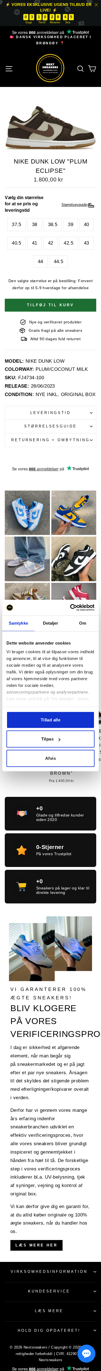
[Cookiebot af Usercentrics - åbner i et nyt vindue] (71, 607)
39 (70, 224)
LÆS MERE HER (36, 1245)
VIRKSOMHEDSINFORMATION (49, 1271)
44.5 (58, 261)
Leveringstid (50, 413)
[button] (86, 1354)
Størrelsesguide (50, 426)
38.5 (53, 224)
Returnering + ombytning (50, 440)
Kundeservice (49, 1291)
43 (86, 243)
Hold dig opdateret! (49, 1330)
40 (86, 224)
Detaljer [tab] (50, 623)
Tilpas (47, 739)
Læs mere (49, 1311)
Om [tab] (82, 623)
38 (34, 224)
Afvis (50, 758)
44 (40, 261)
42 (50, 243)
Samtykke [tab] (18, 623)
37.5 (16, 224)
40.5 (16, 243)
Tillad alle (50, 719)
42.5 (68, 243)
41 (34, 243)
